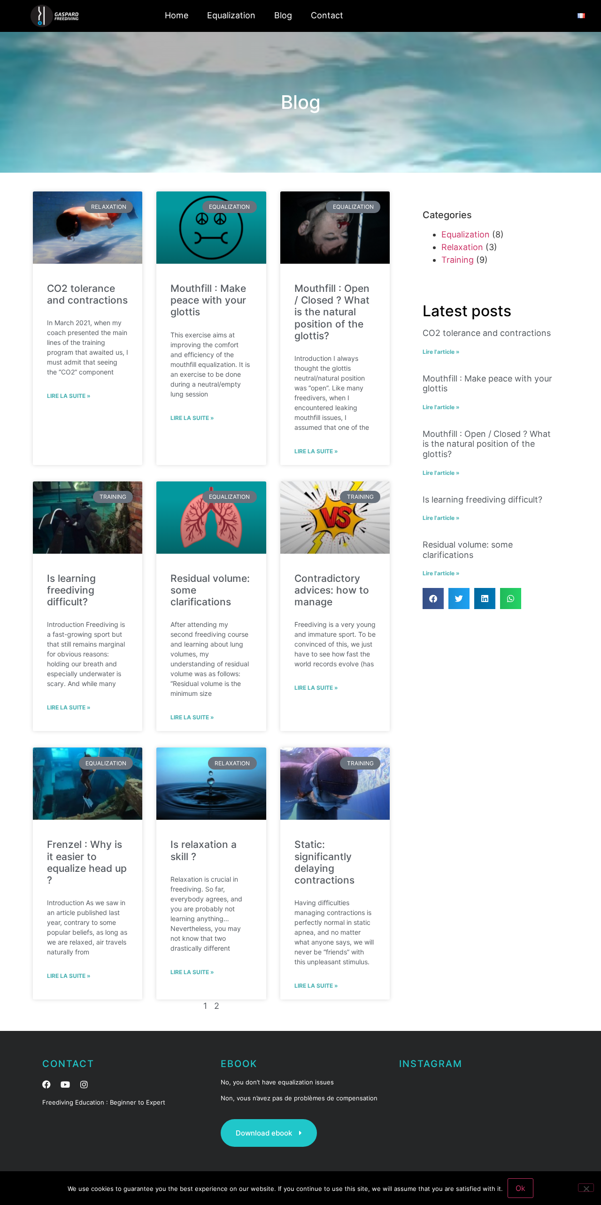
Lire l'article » (441, 351)
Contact (327, 15)
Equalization (231, 15)
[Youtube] (65, 1084)
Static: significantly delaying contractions (324, 862)
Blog (283, 15)
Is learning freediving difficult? (71, 590)
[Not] (586, 1187)
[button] (433, 598)
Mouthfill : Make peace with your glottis (208, 300)
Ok (520, 1188)
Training (457, 260)
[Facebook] (46, 1084)
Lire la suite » (69, 395)
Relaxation (462, 247)
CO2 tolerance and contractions (87, 294)
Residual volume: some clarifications (468, 550)
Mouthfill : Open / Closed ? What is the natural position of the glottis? (332, 312)
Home (176, 15)
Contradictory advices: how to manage (331, 590)
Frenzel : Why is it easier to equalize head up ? (87, 862)
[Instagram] (84, 1084)
